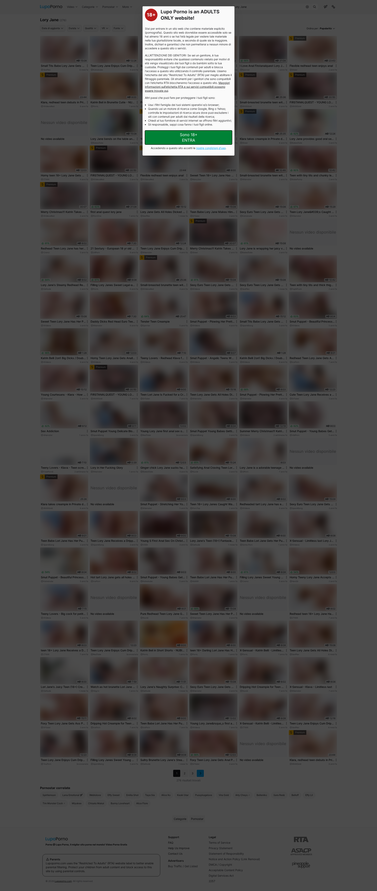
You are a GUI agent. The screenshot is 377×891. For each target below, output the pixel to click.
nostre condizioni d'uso (211, 148)
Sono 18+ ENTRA (188, 137)
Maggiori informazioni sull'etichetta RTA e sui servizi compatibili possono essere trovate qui (187, 86)
